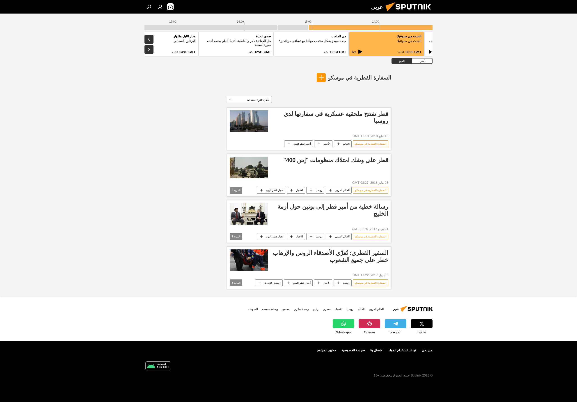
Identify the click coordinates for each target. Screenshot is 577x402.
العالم (346, 143)
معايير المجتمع (326, 350)
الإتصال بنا (376, 350)
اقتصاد (338, 309)
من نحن (427, 350)
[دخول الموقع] (160, 6)
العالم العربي (342, 190)
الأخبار (326, 143)
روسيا (319, 190)
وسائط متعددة (270, 309)
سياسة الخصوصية (353, 350)
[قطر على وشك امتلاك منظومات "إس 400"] (249, 167)
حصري (326, 309)
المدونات (253, 309)
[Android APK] (158, 366)
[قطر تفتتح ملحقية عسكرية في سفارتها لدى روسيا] (249, 121)
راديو (315, 309)
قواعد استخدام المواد (403, 350)
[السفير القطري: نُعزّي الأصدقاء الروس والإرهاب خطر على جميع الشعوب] (249, 260)
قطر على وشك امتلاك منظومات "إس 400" (335, 160)
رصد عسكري (301, 309)
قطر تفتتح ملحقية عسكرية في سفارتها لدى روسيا (336, 117)
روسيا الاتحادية (272, 282)
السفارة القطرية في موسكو (359, 77)
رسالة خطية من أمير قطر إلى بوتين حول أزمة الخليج (332, 210)
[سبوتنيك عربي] (410, 12)
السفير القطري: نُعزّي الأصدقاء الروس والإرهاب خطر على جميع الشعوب (330, 256)
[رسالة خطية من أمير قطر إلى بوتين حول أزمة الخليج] (249, 214)
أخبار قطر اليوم (302, 143)
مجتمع (285, 309)
